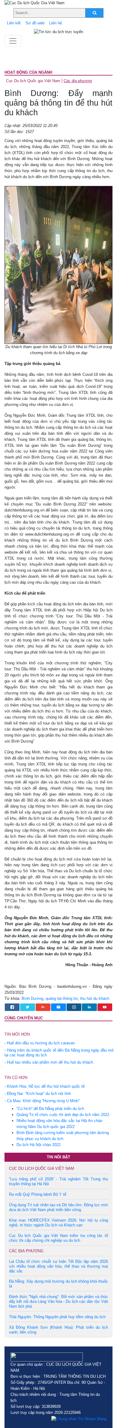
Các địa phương (78, 81)
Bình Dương (32, 998)
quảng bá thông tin (62, 998)
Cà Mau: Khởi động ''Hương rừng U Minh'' (43, 1101)
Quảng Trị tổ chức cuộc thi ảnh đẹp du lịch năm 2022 (62, 1114)
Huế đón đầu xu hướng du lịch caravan (41, 1043)
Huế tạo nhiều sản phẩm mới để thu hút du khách (50, 1062)
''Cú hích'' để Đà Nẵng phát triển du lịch (50, 1108)
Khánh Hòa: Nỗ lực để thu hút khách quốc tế (46, 1086)
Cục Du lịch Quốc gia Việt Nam (33, 81)
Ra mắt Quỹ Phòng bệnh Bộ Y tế (37, 1194)
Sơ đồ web (35, 23)
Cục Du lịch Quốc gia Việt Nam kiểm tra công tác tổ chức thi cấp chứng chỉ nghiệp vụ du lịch (58, 1238)
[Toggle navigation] (12, 41)
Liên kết (14, 23)
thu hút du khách (94, 998)
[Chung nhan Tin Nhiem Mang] (78, 1419)
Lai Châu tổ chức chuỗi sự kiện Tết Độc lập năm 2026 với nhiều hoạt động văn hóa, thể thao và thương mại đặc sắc (58, 1266)
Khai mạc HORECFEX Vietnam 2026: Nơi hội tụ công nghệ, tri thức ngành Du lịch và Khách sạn (58, 1222)
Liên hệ (55, 23)
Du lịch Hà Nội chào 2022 (38, 1144)
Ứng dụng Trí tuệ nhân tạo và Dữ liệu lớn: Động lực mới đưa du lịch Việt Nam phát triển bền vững (58, 1207)
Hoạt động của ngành (28, 72)
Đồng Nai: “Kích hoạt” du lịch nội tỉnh (39, 1093)
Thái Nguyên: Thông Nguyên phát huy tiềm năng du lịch (57, 1317)
